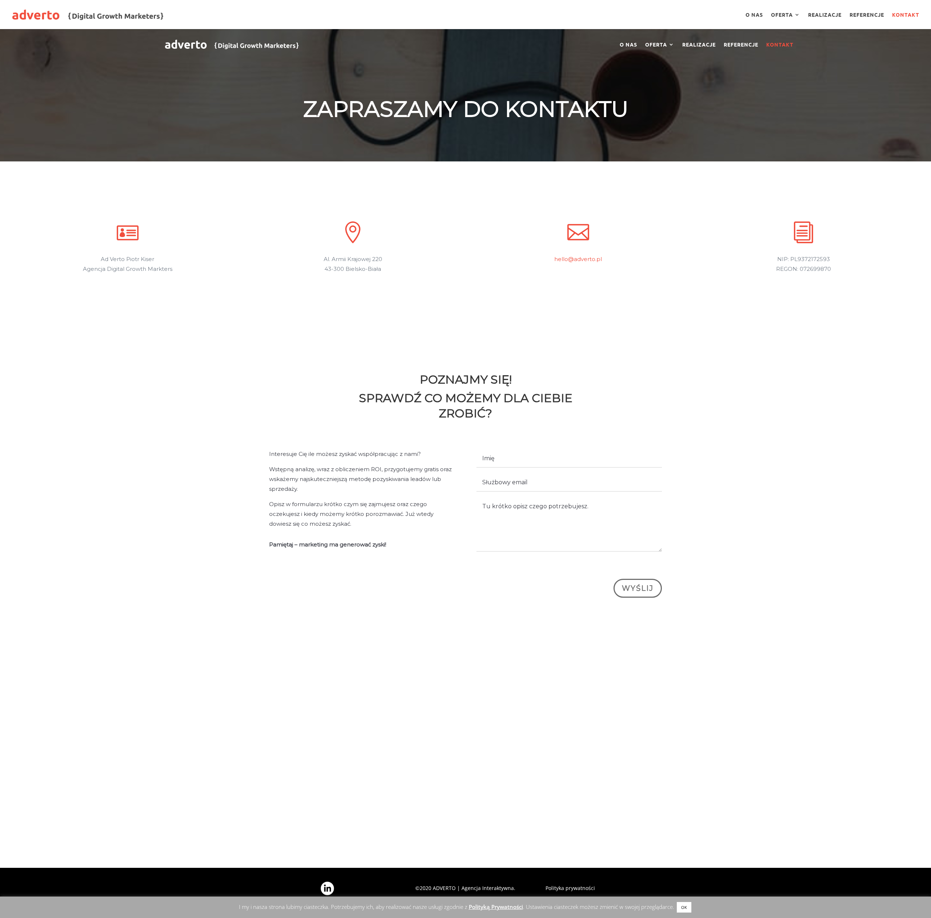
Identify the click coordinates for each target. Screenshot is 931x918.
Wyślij (638, 588)
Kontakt (905, 15)
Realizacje (825, 15)
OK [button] (684, 907)
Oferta (782, 15)
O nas (754, 15)
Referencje (867, 15)
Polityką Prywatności (496, 906)
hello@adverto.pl (578, 259)
